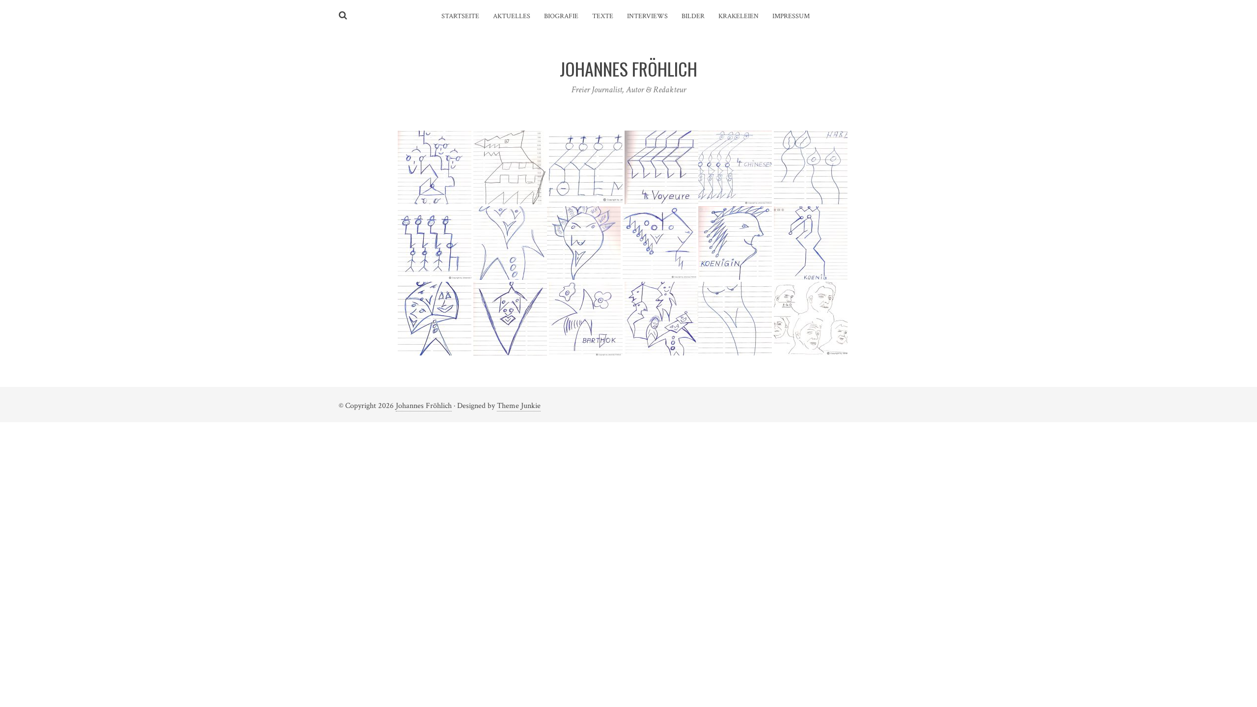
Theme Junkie (519, 406)
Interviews (647, 16)
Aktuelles (511, 16)
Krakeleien (738, 16)
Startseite (460, 16)
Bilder (693, 16)
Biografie (561, 16)
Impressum (791, 16)
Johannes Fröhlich (424, 406)
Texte (602, 16)
